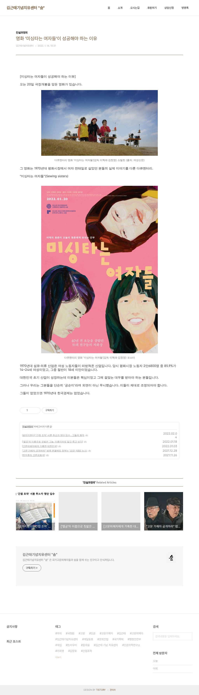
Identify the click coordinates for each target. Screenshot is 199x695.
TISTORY (101, 690)
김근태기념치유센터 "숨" (26, 7)
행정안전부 (135, 639)
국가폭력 (118, 639)
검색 (188, 636)
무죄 (59, 633)
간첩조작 (87, 651)
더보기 (58, 657)
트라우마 (72, 645)
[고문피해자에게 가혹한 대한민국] (39, 446)
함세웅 (86, 645)
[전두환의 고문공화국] (33, 455)
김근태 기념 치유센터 (106, 645)
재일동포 (88, 639)
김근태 (122, 633)
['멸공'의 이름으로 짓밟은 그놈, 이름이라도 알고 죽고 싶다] (52, 441)
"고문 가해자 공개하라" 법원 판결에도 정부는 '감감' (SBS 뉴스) (54, 450)
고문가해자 (107, 633)
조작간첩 (103, 639)
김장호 (73, 651)
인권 (93, 633)
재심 (59, 645)
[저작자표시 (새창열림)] (59, 410)
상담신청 (169, 7)
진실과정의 (27, 426)
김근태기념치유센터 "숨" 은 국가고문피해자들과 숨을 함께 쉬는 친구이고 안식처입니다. (68, 559)
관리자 (113, 690)
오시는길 (135, 7)
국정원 (70, 633)
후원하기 (152, 7)
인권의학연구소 (132, 645)
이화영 (60, 651)
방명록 (185, 7)
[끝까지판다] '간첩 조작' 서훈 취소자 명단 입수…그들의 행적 (53, 435)
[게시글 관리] (36, 410)
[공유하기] (31, 410)
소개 (120, 7)
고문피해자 (137, 633)
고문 (82, 633)
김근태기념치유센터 (67, 639)
